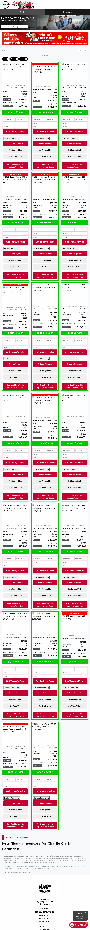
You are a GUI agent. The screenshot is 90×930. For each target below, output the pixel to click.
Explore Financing (11, 138)
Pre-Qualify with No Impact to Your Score (15, 165)
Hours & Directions (44, 912)
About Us (44, 909)
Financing (44, 915)
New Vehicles (44, 925)
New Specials (44, 929)
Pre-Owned (44, 927)
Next (26, 837)
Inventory (44, 922)
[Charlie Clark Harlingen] (17, 4)
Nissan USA (44, 919)
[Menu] (85, 4)
